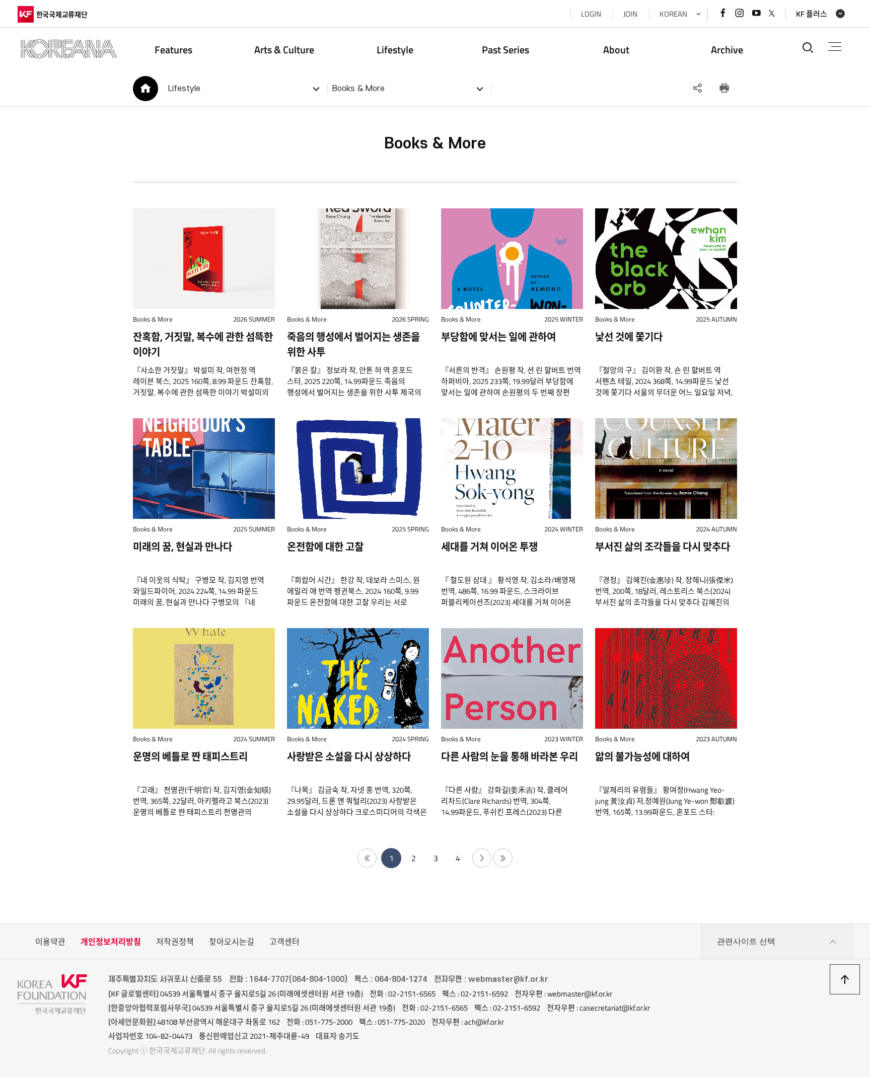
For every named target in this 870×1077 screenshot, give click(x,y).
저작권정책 (175, 942)
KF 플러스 (811, 14)
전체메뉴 (834, 47)
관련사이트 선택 (746, 941)
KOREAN (673, 14)
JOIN (630, 14)
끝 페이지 (503, 858)
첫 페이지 (367, 858)
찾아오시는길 (231, 942)
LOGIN (591, 14)
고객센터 (284, 942)
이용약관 (50, 942)
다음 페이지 (481, 858)
